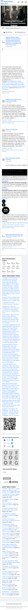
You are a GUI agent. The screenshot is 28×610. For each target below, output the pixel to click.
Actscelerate (11, 224)
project (3, 122)
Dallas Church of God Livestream (8, 552)
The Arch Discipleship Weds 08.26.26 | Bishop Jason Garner (11, 561)
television (23, 248)
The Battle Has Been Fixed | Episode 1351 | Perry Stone (10, 509)
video (13, 122)
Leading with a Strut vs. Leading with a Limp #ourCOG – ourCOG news (10, 308)
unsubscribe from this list (9, 223)
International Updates (19, 224)
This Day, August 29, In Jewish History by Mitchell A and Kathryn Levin (10, 490)
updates (8, 227)
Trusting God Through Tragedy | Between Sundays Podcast (11, 494)
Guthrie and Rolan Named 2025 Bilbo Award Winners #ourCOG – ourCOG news (11, 402)
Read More (5, 181)
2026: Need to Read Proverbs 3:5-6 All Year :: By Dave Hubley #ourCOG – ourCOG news (10, 317)
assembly (7, 226)
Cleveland (10, 121)
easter (14, 121)
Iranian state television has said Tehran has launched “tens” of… (14, 235)
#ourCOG (10, 120)
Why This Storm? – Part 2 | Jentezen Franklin (9, 503)
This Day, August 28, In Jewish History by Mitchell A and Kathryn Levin (10, 529)
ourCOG (23, 121)
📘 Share (17, 97)
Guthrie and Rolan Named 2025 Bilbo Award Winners (11, 405)
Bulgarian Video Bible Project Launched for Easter (13, 100)
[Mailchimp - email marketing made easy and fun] (11, 483)
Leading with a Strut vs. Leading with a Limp (10, 311)
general (11, 226)
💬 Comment (10, 97)
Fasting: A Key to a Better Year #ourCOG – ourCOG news (11, 298)
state (19, 248)
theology (4, 151)
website (12, 227)
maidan (11, 150)
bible (6, 121)
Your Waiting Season (15, 23)
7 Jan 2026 (15, 304)
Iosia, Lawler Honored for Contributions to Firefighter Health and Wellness (10, 546)
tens (3, 249)
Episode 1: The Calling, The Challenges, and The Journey (10, 414)
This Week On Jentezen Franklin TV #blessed (8, 514)
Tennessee (8, 122)
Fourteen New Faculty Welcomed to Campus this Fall (10, 519)
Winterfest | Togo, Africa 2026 (11, 580)
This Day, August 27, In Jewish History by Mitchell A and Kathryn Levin (10, 573)
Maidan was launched (11, 129)
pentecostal (20, 150)
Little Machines (6, 557)
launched (7, 92)
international (17, 226)
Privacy (2, 606)
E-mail (5, 472)
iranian (6, 248)
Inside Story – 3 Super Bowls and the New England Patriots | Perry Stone (11, 593)
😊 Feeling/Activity (20, 32)
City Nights (5, 555)
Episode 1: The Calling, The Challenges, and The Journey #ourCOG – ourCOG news (10, 410)
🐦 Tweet (24, 97)
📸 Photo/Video (8, 32)
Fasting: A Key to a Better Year (11, 300)
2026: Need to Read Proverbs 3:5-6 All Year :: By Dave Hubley (10, 321)
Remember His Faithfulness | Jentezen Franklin (10, 566)
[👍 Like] (4, 97)
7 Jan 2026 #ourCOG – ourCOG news (8, 303)
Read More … (19, 146)
